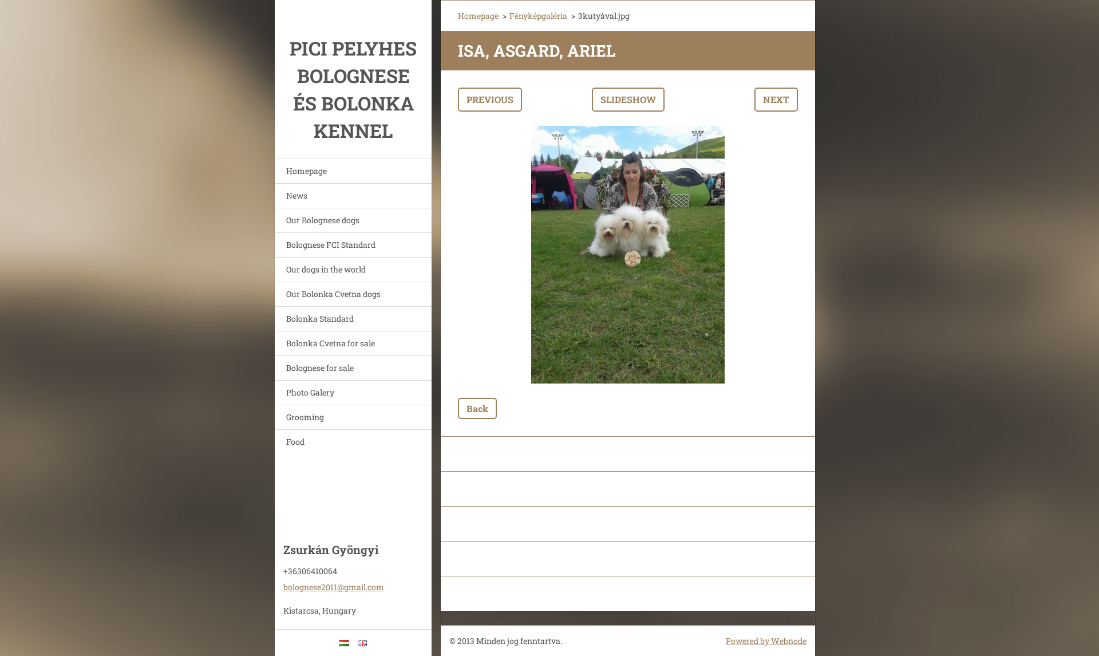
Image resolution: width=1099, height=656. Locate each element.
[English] (362, 642)
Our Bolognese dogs (322, 220)
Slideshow (628, 99)
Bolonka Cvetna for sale (330, 343)
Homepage (306, 170)
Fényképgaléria (538, 15)
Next (776, 99)
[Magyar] (344, 642)
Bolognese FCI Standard (330, 244)
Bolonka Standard (320, 318)
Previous (490, 99)
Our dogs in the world (326, 269)
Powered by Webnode (766, 640)
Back (477, 408)
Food (295, 441)
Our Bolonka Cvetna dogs (333, 294)
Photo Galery (310, 392)
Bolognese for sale (320, 367)
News (296, 195)
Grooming (305, 417)
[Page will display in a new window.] (628, 255)
